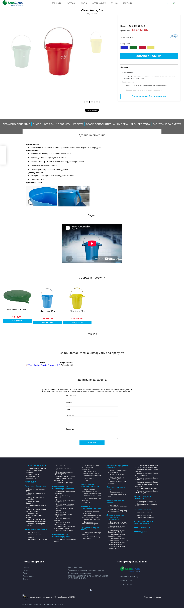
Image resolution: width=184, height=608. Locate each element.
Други (86, 480)
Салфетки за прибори (145, 518)
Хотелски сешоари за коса (117, 495)
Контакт (26, 567)
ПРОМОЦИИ (30, 482)
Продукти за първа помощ (90, 529)
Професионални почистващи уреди (61, 536)
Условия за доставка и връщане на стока (86, 570)
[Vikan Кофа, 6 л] (59, 42)
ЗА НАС (114, 3)
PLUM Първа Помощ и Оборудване (91, 538)
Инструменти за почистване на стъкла (90, 472)
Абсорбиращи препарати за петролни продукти (64, 527)
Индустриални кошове (92, 493)
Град (68, 409)
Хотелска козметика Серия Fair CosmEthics (146, 474)
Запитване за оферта (167, 124)
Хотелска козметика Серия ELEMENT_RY (146, 492)
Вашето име (71, 396)
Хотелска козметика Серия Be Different (116, 543)
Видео (37, 124)
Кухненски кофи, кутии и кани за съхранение (91, 516)
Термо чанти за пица (92, 520)
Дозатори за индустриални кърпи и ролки (35, 515)
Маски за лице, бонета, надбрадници (118, 471)
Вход (25, 573)
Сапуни (31, 537)
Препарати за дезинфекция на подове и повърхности (63, 514)
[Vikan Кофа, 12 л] (47, 298)
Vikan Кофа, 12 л (47, 311)
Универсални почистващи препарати (64, 492)
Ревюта (78, 124)
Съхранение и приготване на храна (90, 523)
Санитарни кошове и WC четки (36, 506)
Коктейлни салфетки (145, 513)
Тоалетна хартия (34, 535)
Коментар (70, 429)
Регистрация (28, 576)
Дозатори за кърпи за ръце (35, 490)
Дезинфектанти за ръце (37, 540)
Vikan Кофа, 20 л (77, 311)
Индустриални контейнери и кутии (89, 490)
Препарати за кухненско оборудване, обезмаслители (64, 505)
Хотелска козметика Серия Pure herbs (116, 535)
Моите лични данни (152, 597)
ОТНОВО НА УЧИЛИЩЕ (36, 465)
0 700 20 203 (126, 580)
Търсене (27, 579)
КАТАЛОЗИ (71, 3)
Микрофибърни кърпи (92, 475)
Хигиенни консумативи (36, 529)
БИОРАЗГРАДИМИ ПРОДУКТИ (142, 498)
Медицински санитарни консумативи (63, 479)
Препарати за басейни (64, 531)
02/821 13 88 (126, 584)
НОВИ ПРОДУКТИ (142, 528)
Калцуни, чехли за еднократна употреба (116, 478)
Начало (26, 570)
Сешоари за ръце (116, 492)
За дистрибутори (75, 567)
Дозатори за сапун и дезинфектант (35, 498)
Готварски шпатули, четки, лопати (90, 512)
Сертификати (99, 3)
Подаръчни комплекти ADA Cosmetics (146, 485)
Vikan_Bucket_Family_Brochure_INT (44, 365)
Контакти (127, 3)
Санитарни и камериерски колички (65, 540)
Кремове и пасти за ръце (65, 476)
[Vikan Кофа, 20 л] (77, 298)
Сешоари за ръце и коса (116, 488)
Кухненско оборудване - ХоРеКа (91, 507)
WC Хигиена (60, 465)
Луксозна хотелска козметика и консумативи (115, 517)
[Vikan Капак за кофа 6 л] (17, 296)
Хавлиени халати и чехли (147, 489)
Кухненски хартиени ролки (62, 469)
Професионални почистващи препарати (63, 488)
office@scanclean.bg (129, 576)
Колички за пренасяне (92, 496)
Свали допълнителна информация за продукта (118, 124)
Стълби (87, 502)
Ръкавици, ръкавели (117, 475)
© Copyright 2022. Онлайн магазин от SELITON (43, 604)
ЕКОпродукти (140, 532)
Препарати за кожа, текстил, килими (62, 523)
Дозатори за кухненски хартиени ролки (36, 510)
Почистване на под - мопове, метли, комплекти (91, 467)
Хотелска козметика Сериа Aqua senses (116, 527)
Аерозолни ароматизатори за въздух (118, 506)
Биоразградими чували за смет (146, 505)
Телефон (70, 416)
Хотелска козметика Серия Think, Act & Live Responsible (146, 466)
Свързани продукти (57, 124)
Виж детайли (17, 321)
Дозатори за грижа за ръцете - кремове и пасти (36, 520)
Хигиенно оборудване (35, 486)
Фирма (69, 402)
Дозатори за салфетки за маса (36, 524)
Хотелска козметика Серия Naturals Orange (146, 479)
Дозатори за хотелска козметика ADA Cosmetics (117, 523)
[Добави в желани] (148, 17)
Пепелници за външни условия (91, 499)
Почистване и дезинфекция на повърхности (32, 476)
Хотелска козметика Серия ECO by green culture (118, 539)
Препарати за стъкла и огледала (63, 509)
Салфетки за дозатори (64, 483)
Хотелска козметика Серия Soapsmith (146, 470)
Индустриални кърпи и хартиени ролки (63, 473)
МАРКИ (84, 3)
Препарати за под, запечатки (62, 497)
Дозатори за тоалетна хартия (35, 494)
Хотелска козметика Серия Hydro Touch (116, 531)
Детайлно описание (16, 124)
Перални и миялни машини (62, 519)
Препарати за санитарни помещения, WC (64, 501)
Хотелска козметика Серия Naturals (116, 547)
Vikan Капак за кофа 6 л (17, 309)
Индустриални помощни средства (90, 485)
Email (68, 422)
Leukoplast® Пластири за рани (91, 533)
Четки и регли (89, 478)
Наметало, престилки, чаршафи (117, 482)
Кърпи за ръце (33, 532)
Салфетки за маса (142, 510)
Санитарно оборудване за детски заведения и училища (36, 470)
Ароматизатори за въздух (115, 501)
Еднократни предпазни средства (117, 466)
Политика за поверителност (80, 573)
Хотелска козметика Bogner (147, 482)
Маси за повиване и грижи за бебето (143, 523)
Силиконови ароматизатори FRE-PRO (117, 510)
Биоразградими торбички (146, 502)
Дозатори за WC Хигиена (33, 502)
